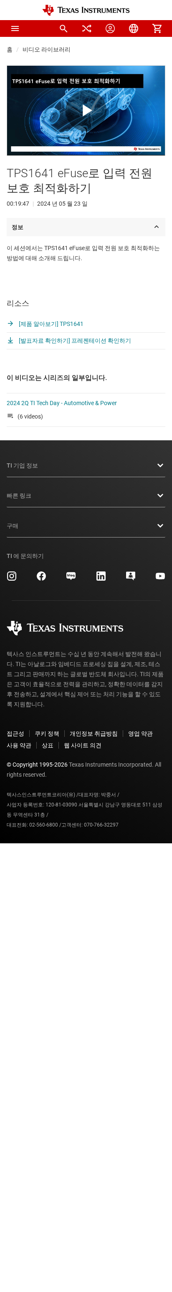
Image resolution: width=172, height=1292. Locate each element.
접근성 (15, 733)
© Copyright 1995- (37, 764)
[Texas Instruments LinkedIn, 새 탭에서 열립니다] (101, 579)
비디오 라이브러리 (47, 49)
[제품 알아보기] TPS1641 (50, 323)
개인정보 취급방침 (94, 733)
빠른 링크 (19, 495)
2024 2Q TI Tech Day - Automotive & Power (62, 403)
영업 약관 (140, 733)
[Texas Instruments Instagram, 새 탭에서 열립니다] (12, 579)
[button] (15, 28)
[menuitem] (63, 28)
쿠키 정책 (47, 733)
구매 (12, 525)
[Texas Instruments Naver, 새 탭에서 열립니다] (71, 579)
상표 (47, 745)
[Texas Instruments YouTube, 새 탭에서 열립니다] (160, 579)
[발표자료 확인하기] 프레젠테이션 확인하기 (74, 340)
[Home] (86, 10)
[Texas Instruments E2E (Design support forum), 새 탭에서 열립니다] (131, 579)
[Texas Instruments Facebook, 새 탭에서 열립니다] (41, 579)
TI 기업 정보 (22, 465)
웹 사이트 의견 (82, 745)
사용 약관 (19, 745)
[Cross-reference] (87, 28)
